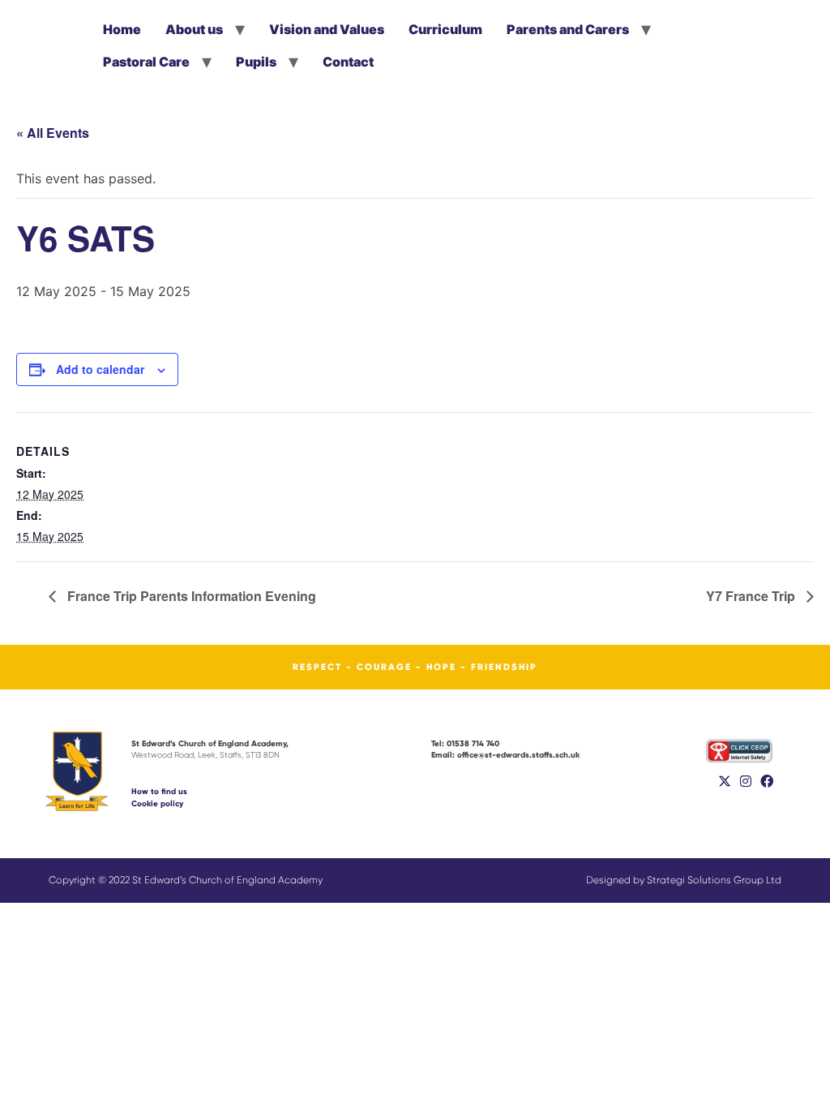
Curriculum (445, 29)
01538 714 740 (465, 743)
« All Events (52, 132)
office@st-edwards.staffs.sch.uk (505, 754)
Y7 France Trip (752, 595)
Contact (348, 62)
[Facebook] (766, 781)
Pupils (256, 62)
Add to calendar (100, 369)
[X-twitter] (724, 781)
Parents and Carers (568, 29)
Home (122, 29)
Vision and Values (326, 29)
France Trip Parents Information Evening (190, 595)
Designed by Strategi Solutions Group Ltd (683, 880)
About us (194, 29)
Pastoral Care (146, 62)
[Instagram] (745, 781)
